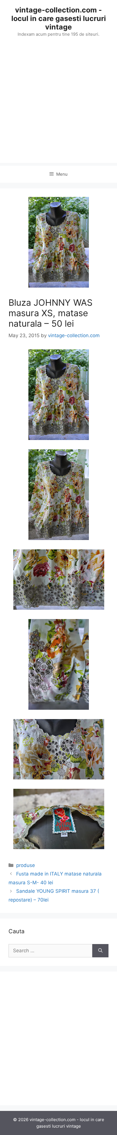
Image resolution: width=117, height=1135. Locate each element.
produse (25, 865)
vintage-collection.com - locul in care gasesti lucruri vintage (58, 18)
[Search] (100, 951)
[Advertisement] (58, 104)
